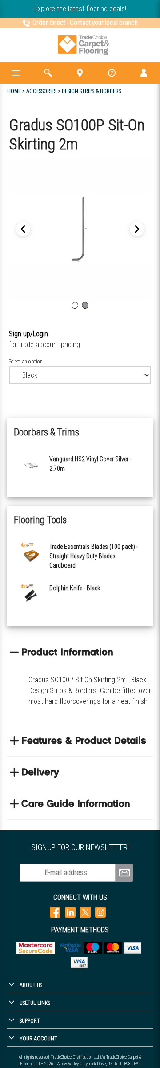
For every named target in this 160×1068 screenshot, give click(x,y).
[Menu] (16, 73)
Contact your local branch (104, 23)
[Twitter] (85, 912)
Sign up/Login (28, 334)
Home (14, 91)
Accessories (41, 91)
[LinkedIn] (70, 912)
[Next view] (23, 229)
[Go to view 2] (85, 305)
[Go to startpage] (84, 45)
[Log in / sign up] (144, 73)
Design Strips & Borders (91, 91)
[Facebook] (55, 912)
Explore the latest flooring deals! (80, 8)
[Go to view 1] (75, 305)
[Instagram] (100, 912)
